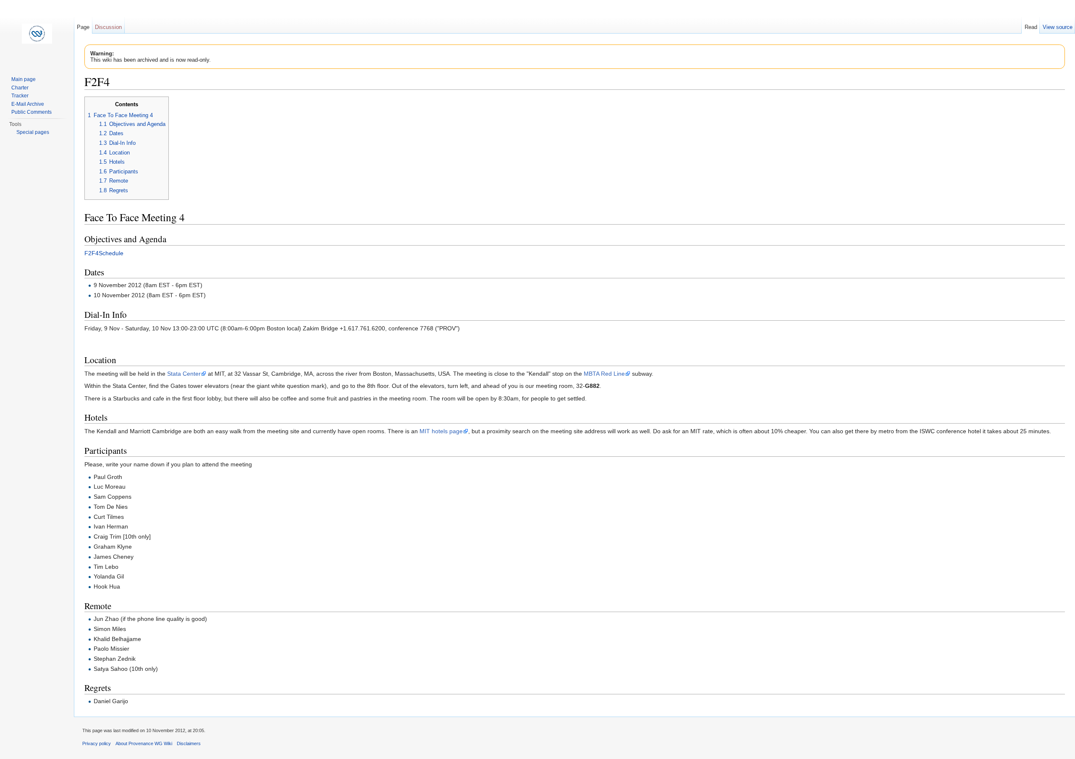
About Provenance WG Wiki (143, 743)
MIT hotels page (441, 431)
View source (1057, 27)
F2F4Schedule (103, 253)
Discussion (108, 27)
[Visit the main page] (37, 33)
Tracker (20, 96)
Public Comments (31, 112)
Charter (20, 88)
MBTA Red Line (604, 373)
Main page (23, 79)
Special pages (32, 132)
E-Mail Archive (27, 104)
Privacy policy (96, 743)
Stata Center (184, 373)
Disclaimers (189, 743)
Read (1031, 27)
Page (83, 27)
